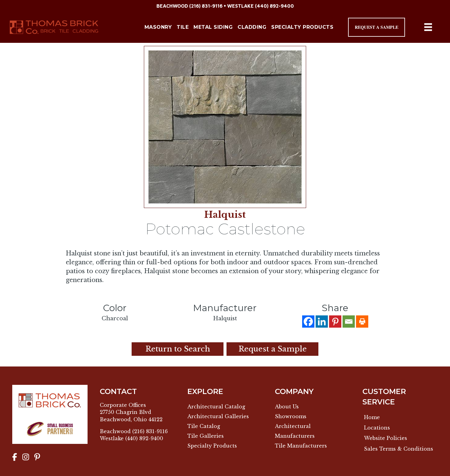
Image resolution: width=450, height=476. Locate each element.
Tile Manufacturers (301, 446)
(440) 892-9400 (274, 6)
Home (372, 417)
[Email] (349, 321)
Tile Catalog (203, 426)
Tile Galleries (205, 436)
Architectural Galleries (218, 416)
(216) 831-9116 (206, 6)
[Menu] (428, 27)
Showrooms (290, 416)
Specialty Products (302, 27)
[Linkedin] (322, 321)
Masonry (158, 27)
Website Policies (385, 438)
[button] (376, 27)
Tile (183, 27)
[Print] (362, 321)
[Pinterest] (335, 321)
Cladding (252, 27)
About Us (287, 406)
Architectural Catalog (216, 406)
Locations (377, 428)
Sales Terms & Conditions (398, 449)
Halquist (225, 214)
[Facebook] (308, 321)
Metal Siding (213, 27)
